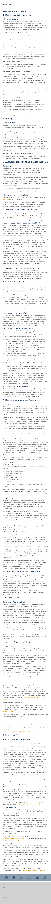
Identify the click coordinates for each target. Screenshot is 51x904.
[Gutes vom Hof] (44, 877)
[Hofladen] (14, 877)
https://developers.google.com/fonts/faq (14, 838)
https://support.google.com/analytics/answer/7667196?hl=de (19, 731)
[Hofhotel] (21, 877)
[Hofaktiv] (37, 877)
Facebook (28, 900)
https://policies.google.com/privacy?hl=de (30, 804)
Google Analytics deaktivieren (11, 711)
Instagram (23, 900)
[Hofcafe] (6, 877)
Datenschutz (38, 900)
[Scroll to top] (48, 901)
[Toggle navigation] (47, 3)
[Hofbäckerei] (29, 877)
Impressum (33, 900)
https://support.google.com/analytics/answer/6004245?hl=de (19, 718)
